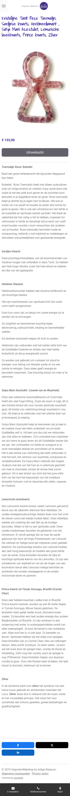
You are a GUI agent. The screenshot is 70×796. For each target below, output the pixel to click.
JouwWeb (18, 778)
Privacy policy (40, 773)
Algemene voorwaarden (16, 773)
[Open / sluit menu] (3, 6)
